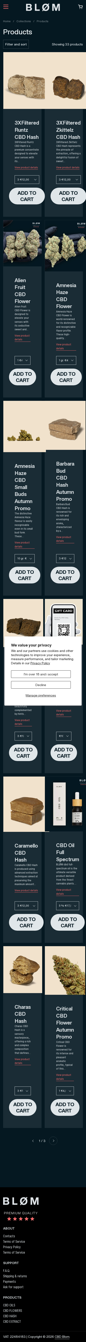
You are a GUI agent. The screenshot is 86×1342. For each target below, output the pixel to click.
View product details (26, 167)
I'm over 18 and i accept (41, 674)
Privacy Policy (40, 663)
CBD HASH (9, 1316)
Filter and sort (16, 44)
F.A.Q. (6, 1270)
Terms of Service (14, 1241)
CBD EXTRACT (12, 1321)
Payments (9, 1281)
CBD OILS (9, 1305)
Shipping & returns (15, 1276)
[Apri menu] (5, 7)
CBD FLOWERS (12, 1310)
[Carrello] (80, 8)
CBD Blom (62, 1336)
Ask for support (13, 1287)
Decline (40, 685)
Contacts (9, 1236)
